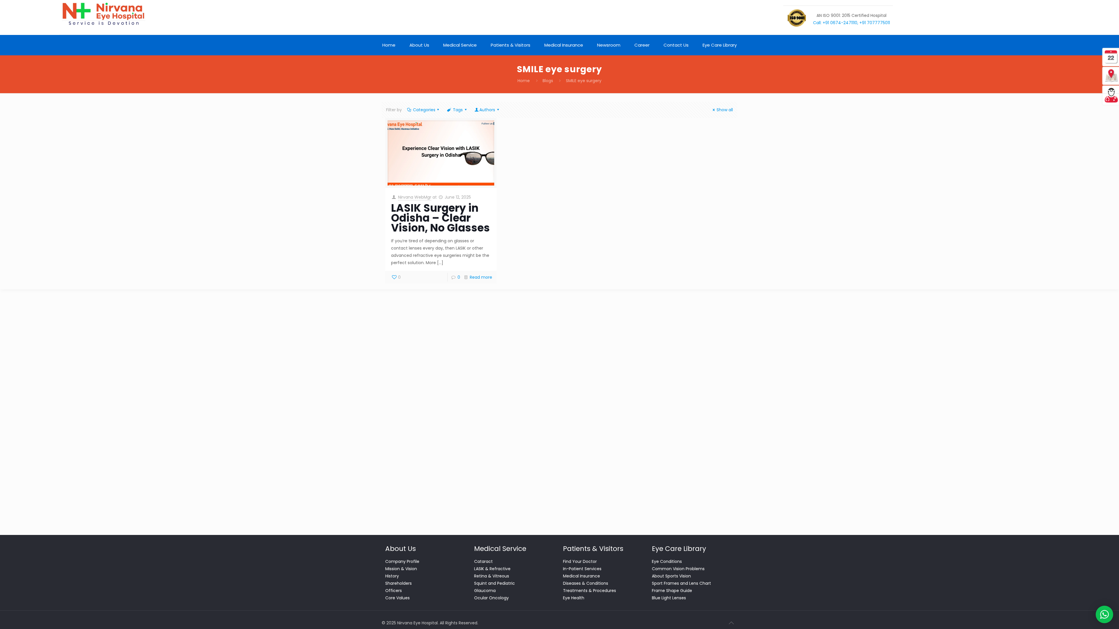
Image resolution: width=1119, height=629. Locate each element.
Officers (393, 590)
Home (524, 81)
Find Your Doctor (580, 561)
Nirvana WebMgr (414, 197)
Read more (481, 277)
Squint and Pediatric (494, 583)
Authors (487, 110)
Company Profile (402, 561)
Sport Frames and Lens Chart (681, 583)
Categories (424, 110)
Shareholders (398, 583)
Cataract (483, 561)
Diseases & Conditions (585, 583)
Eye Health (573, 598)
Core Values (397, 598)
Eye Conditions (667, 561)
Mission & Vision (401, 569)
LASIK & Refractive (492, 569)
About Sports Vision (671, 576)
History (392, 576)
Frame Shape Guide (672, 590)
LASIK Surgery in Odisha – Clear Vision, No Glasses (440, 218)
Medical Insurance (581, 576)
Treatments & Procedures (589, 590)
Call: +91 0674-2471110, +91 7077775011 (851, 23)
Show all (725, 110)
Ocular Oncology (491, 598)
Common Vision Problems (678, 569)
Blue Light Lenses (669, 598)
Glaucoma (485, 590)
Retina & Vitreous (491, 576)
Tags (458, 110)
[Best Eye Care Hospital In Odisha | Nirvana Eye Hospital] (103, 14)
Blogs (548, 81)
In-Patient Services (582, 569)
